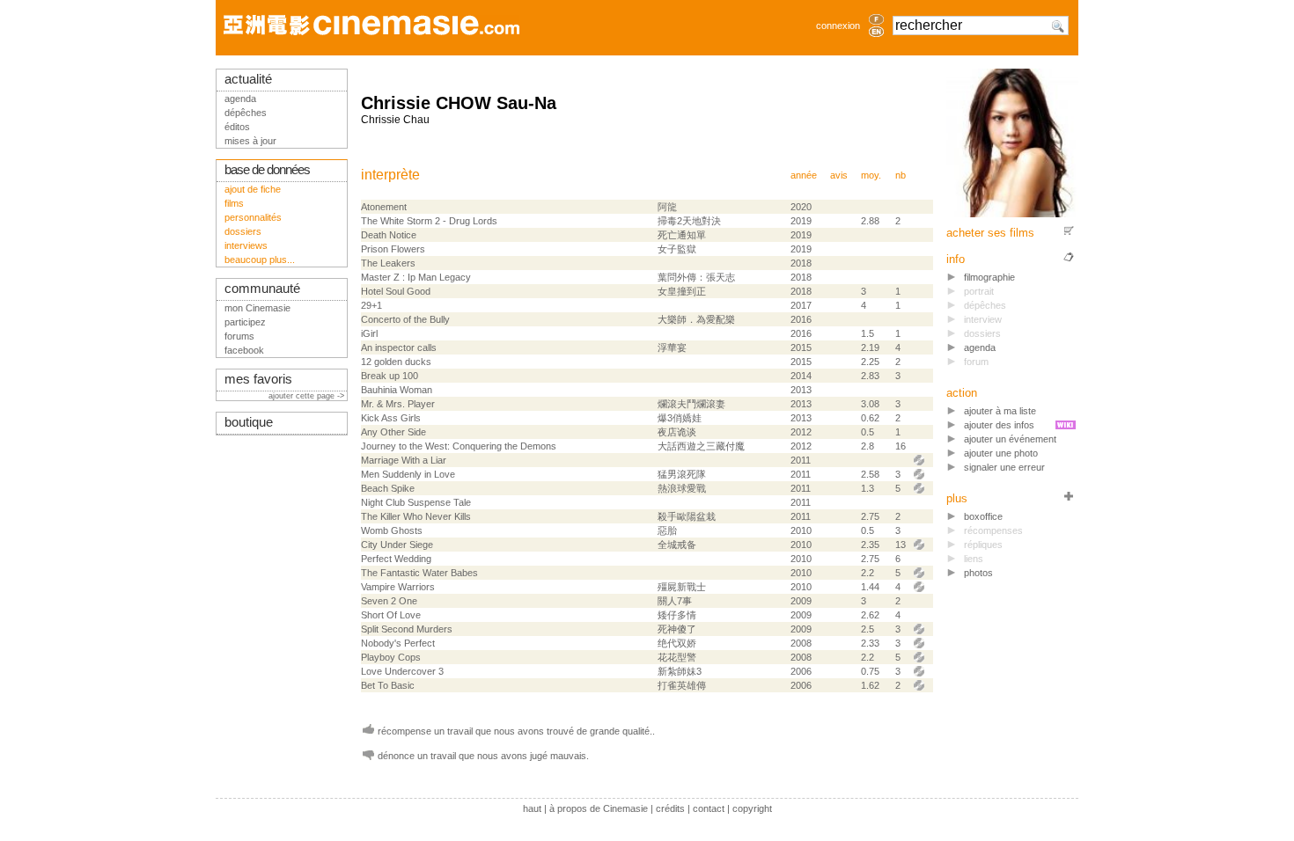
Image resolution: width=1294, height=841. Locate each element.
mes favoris (258, 379)
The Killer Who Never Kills (416, 516)
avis (839, 175)
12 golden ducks (396, 361)
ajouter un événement (1010, 439)
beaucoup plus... (259, 259)
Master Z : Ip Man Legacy (416, 277)
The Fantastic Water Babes (419, 572)
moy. (871, 175)
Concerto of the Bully (405, 319)
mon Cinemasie (257, 308)
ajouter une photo (1001, 453)
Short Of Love (391, 615)
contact (708, 808)
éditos (237, 126)
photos (978, 572)
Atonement (384, 206)
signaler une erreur (1004, 467)
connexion (838, 25)
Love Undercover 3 (402, 671)
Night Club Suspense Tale (416, 502)
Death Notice (388, 235)
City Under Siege (397, 544)
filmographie (989, 277)
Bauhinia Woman (396, 389)
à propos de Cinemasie (598, 808)
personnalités (253, 217)
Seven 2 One (389, 601)
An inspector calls (399, 347)
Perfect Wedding (396, 558)
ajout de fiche (252, 189)
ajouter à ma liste (1000, 411)
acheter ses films (990, 232)
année (803, 175)
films (234, 203)
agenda (980, 347)
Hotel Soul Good (395, 291)
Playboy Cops (391, 657)
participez (245, 322)
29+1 (371, 305)
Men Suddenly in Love (408, 474)
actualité (248, 79)
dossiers (242, 231)
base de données (267, 170)
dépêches (245, 112)
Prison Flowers (393, 249)
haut (532, 808)
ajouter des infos (999, 425)
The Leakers (388, 263)
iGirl (369, 333)
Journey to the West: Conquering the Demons (458, 446)
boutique (248, 422)
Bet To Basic (388, 685)
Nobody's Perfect (398, 643)
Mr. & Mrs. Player (398, 404)
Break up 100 (389, 375)
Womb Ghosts (392, 530)
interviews (246, 245)
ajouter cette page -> (307, 395)
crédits (670, 808)
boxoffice (983, 516)
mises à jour (250, 140)
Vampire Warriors (398, 586)
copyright (752, 808)
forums (239, 336)
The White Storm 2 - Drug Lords (429, 221)
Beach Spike (388, 488)
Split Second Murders (406, 629)
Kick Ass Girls (391, 418)
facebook (244, 350)
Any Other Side (393, 432)
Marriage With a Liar (403, 460)
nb (900, 175)
